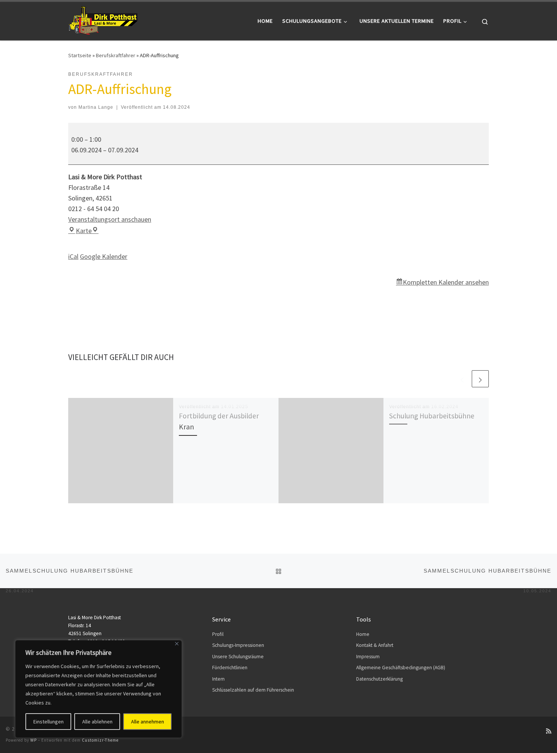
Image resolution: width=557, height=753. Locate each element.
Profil (218, 634)
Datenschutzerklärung (379, 679)
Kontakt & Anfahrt (374, 645)
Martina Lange (95, 107)
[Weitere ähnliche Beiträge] (480, 378)
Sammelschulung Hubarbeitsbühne (69, 574)
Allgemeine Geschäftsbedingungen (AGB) (400, 667)
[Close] (176, 643)
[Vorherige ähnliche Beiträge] (462, 378)
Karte (87, 230)
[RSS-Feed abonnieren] (548, 731)
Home (362, 634)
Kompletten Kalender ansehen (446, 282)
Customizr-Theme (100, 740)
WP (33, 740)
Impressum (368, 656)
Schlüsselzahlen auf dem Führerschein (253, 690)
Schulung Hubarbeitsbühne (431, 415)
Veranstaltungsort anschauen (109, 219)
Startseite (79, 55)
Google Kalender (103, 256)
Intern (218, 679)
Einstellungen (48, 721)
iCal (73, 256)
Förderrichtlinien (229, 667)
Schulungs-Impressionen (238, 645)
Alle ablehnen (97, 721)
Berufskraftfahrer (115, 55)
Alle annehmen (147, 721)
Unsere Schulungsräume (238, 656)
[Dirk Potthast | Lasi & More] (103, 19)
